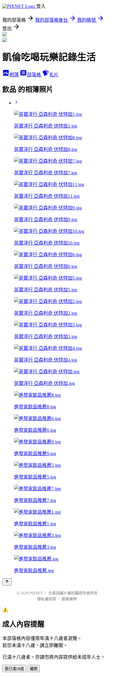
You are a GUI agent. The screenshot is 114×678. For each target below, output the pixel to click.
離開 (33, 669)
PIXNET (36, 593)
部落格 (34, 74)
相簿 (14, 74)
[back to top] (7, 582)
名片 (53, 74)
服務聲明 (69, 599)
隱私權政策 (46, 599)
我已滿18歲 (14, 669)
